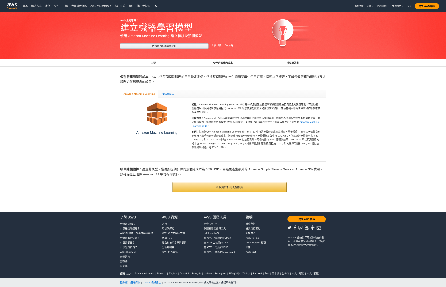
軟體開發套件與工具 (215, 228)
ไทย (267, 273)
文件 (56, 5)
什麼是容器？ (127, 242)
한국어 (285, 273)
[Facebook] (296, 228)
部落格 (124, 261)
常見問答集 (293, 62)
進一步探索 (143, 5)
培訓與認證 (168, 228)
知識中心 (250, 233)
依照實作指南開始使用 (164, 46)
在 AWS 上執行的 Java (216, 242)
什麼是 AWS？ (128, 223)
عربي (129, 273)
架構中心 (167, 237)
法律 (248, 247)
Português (220, 273)
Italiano (208, 273)
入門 (164, 223)
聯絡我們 (359, 6)
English (173, 273)
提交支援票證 (253, 228)
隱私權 (124, 282)
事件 (131, 5)
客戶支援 (119, 5)
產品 (25, 5)
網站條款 (135, 282)
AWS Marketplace (100, 5)
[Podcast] (314, 228)
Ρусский (257, 273)
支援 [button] (369, 6)
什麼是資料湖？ (128, 247)
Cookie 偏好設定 (152, 282)
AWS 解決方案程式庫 (173, 233)
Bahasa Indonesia (144, 273)
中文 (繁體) (313, 273)
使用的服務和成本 (223, 62)
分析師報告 (168, 247)
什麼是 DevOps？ (130, 237)
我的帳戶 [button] (397, 6)
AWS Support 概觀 (256, 242)
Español (184, 273)
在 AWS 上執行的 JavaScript (219, 252)
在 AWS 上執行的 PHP (216, 247)
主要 (153, 62)
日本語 (275, 273)
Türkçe (246, 273)
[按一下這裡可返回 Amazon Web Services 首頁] (12, 6)
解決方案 (36, 5)
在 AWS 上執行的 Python (217, 237)
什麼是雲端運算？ (130, 228)
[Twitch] (301, 228)
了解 (65, 5)
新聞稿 (124, 266)
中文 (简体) (298, 273)
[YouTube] (308, 228)
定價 (47, 5)
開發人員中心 (211, 223)
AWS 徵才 (251, 252)
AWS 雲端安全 (128, 252)
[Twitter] (290, 228)
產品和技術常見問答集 (174, 242)
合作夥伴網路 (79, 5)
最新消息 (125, 256)
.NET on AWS (211, 233)
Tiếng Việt (234, 273)
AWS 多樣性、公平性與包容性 (136, 233)
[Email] (320, 228)
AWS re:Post (252, 237)
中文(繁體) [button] (382, 6)
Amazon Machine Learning (157, 132)
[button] (427, 6)
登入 (409, 6)
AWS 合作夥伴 (170, 252)
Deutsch (161, 273)
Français (196, 273)
